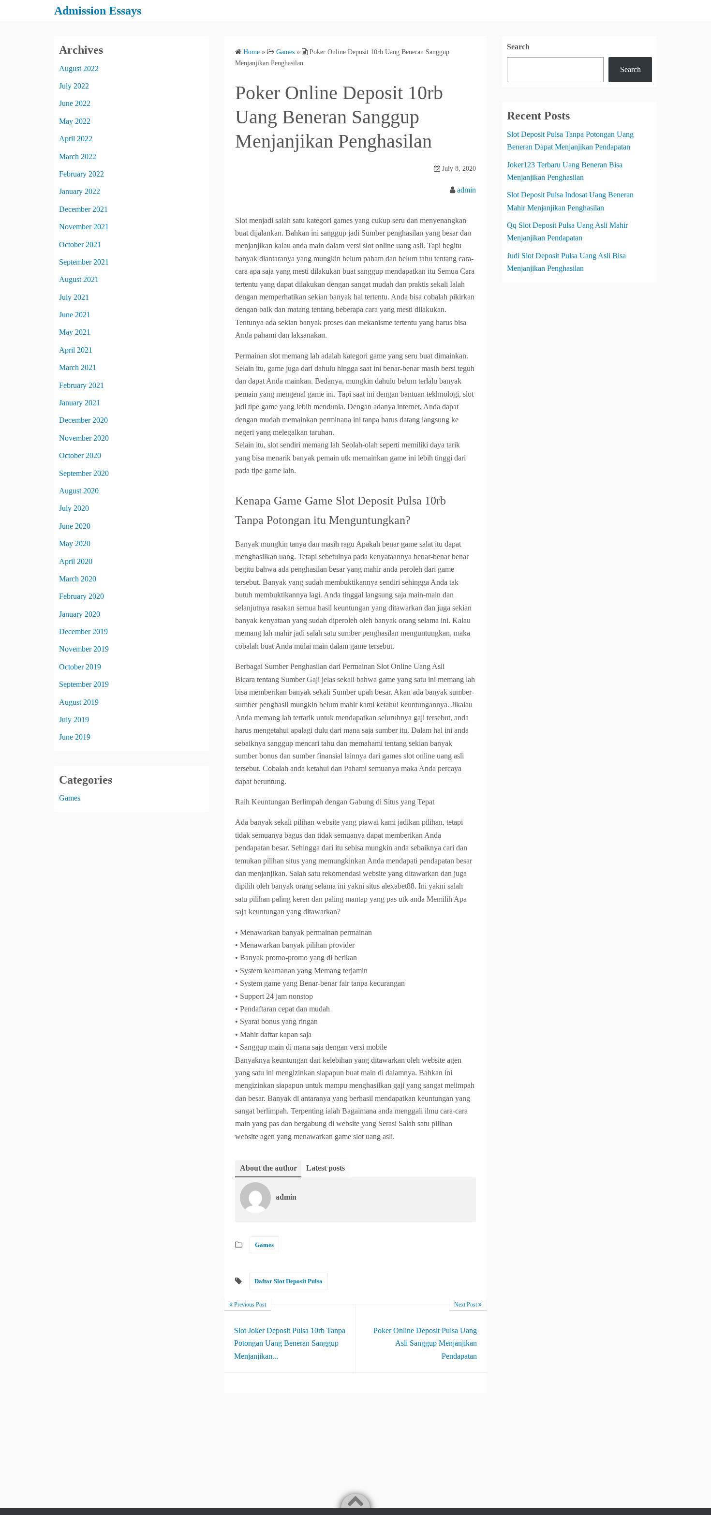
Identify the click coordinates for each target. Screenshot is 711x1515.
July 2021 (74, 297)
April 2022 (75, 138)
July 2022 (74, 86)
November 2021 (84, 227)
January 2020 (79, 614)
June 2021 (74, 315)
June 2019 (74, 737)
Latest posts (325, 1168)
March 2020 (77, 579)
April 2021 (75, 350)
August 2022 (79, 68)
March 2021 (77, 367)
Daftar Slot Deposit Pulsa (288, 1281)
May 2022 (74, 121)
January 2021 (79, 403)
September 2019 (84, 684)
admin (466, 190)
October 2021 (80, 244)
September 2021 (84, 262)
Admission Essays (97, 10)
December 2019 (83, 631)
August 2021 (79, 279)
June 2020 (74, 526)
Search (518, 47)
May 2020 (74, 543)
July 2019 (74, 719)
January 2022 (79, 191)
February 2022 (81, 174)
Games (264, 1244)
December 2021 (83, 209)
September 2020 (84, 473)
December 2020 (83, 420)
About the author (268, 1168)
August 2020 (79, 491)
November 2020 (84, 438)
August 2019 (79, 702)
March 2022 (77, 156)
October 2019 (80, 667)
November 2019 (84, 649)
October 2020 (80, 455)
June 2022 (74, 103)
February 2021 (81, 385)
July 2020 (74, 508)
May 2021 (74, 332)
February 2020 (81, 596)
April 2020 (75, 561)
